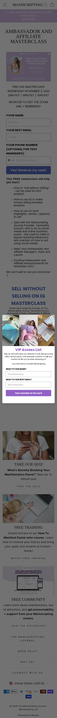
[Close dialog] (52, 318)
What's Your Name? (16, 369)
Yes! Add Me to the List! (28, 393)
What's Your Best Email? (19, 379)
